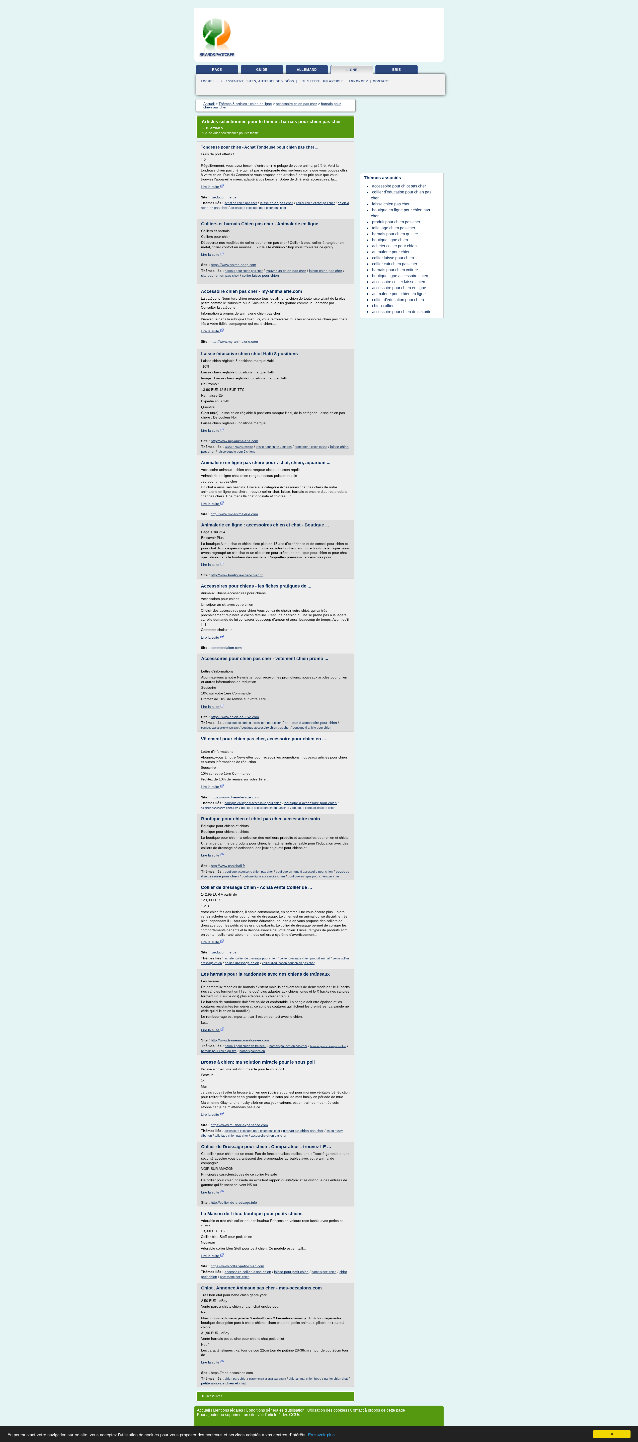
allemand (307, 70)
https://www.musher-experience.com (239, 1125)
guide (262, 70)
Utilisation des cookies (327, 1410)
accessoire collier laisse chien (248, 1272)
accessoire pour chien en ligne (399, 288)
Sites (251, 81)
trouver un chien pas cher (286, 271)
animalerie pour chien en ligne (399, 294)
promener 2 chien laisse (311, 447)
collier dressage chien (242, 963)
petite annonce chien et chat (223, 1383)
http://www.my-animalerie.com (234, 341)
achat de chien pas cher (241, 203)
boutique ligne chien (390, 240)
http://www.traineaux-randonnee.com (240, 1040)
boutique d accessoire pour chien (311, 723)
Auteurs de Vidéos (276, 81)
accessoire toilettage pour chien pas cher (258, 208)
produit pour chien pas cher (396, 222)
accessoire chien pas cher (268, 1135)
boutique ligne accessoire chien (313, 808)
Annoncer (358, 81)
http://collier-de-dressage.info (234, 1202)
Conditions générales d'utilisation (275, 1410)
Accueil (208, 81)
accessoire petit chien (234, 1277)
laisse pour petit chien (291, 1272)
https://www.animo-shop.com (233, 265)
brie (396, 70)
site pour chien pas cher (220, 275)
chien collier (383, 306)
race (217, 70)
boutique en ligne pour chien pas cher (313, 876)
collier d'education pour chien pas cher (288, 963)
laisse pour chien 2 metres (274, 447)
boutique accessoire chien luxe (220, 727)
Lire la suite (210, 187)
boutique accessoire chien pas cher (265, 727)
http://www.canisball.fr (228, 866)
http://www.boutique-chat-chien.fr (237, 575)
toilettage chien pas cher (231, 1135)
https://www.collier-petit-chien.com (237, 1266)
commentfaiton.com (226, 648)
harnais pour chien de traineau (245, 1046)
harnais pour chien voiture (395, 270)
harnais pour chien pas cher (244, 271)
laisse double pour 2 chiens (236, 451)
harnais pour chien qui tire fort (328, 1046)
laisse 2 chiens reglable (239, 446)
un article (333, 81)
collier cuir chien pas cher (394, 264)
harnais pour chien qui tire (219, 1051)
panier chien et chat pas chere (267, 1378)
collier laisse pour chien (260, 275)
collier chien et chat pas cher (315, 203)
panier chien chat (336, 1378)
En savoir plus (321, 1435)
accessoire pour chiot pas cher (399, 186)
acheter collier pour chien (394, 246)
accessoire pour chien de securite (401, 312)
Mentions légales (228, 1410)
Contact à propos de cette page (377, 1410)
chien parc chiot (235, 1378)
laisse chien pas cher (276, 203)
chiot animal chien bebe (305, 1378)
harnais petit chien (324, 1272)
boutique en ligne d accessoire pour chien (253, 723)
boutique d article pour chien (312, 727)
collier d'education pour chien (398, 300)
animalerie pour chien (391, 252)
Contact (381, 81)
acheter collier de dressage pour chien (251, 958)
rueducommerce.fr (225, 197)
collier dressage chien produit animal (305, 958)
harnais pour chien (252, 1051)
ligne (352, 70)
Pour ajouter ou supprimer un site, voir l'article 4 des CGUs (248, 1415)
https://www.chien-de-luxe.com (235, 717)
